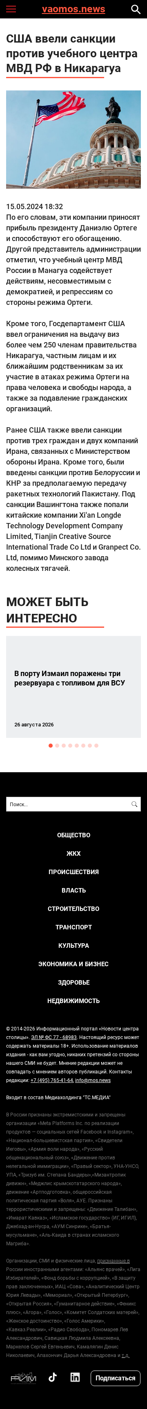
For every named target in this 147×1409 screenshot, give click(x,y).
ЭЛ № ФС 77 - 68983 (54, 1037)
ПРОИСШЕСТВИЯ (74, 872)
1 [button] (51, 746)
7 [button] (90, 746)
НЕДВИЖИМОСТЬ (73, 1001)
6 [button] (83, 746)
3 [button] (64, 746)
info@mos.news (93, 1080)
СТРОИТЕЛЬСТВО (73, 909)
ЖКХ (74, 853)
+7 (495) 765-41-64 (52, 1080)
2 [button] (57, 746)
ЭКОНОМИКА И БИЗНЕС (73, 964)
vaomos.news (73, 9)
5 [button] (77, 746)
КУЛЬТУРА (73, 945)
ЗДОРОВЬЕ (73, 982)
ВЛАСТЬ (74, 890)
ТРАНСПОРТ (74, 927)
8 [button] (96, 746)
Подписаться (116, 1377)
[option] (73, 687)
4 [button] (70, 746)
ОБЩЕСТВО (73, 835)
